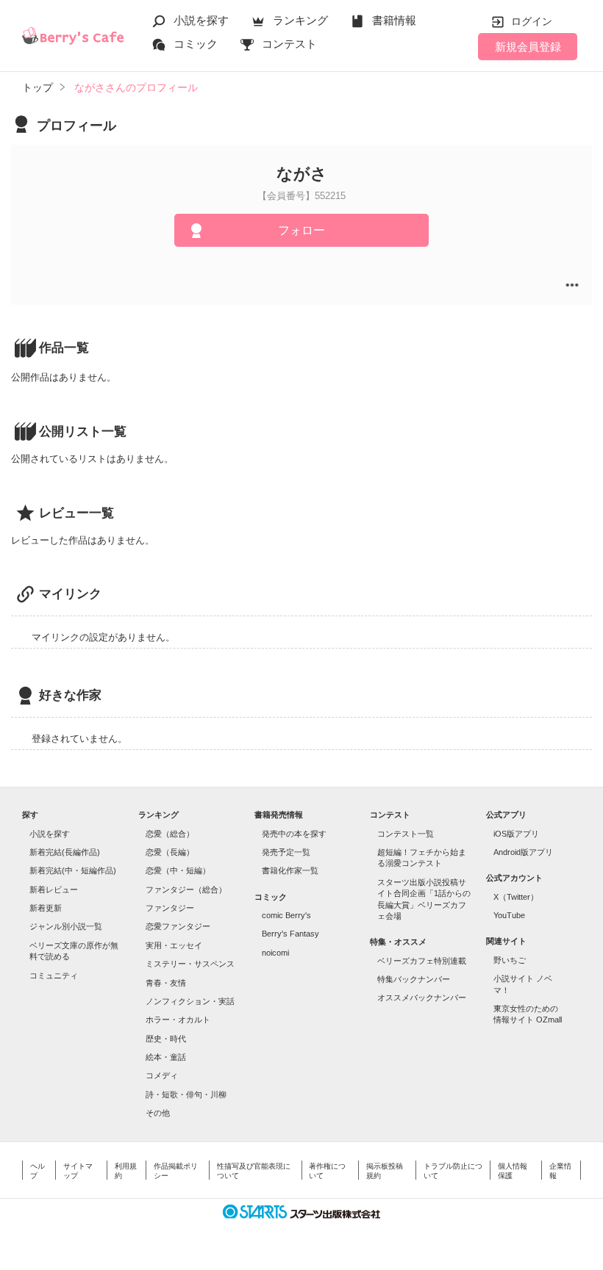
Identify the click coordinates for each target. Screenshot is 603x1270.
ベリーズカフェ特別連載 (421, 960)
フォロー (301, 230)
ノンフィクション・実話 (190, 1001)
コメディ (162, 1075)
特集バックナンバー (413, 979)
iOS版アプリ (516, 833)
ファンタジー (170, 907)
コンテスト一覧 (405, 833)
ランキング (300, 20)
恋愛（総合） (170, 833)
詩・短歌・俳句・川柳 (186, 1094)
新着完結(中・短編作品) (72, 870)
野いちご (509, 960)
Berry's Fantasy (290, 933)
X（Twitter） (515, 896)
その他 (158, 1112)
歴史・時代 (166, 1038)
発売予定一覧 (286, 852)
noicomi (275, 952)
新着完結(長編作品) (64, 852)
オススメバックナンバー (421, 997)
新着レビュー (53, 889)
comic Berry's (286, 915)
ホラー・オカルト (178, 1019)
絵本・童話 (166, 1057)
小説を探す (201, 20)
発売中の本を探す (294, 833)
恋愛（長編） (170, 852)
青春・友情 (166, 982)
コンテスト (289, 43)
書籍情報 (394, 20)
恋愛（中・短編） (178, 870)
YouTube (509, 915)
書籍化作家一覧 (290, 870)
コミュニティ (53, 975)
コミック (196, 43)
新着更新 (45, 907)
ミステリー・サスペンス (190, 963)
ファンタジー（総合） (186, 889)
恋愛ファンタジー (178, 926)
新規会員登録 (528, 46)
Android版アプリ (523, 852)
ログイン (531, 21)
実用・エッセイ (174, 945)
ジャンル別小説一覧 (65, 926)
